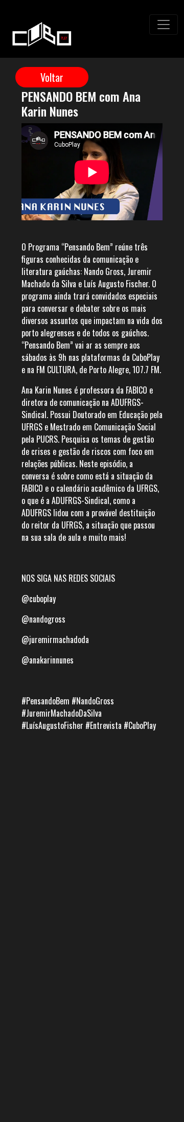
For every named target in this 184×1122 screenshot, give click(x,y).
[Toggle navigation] (163, 24)
